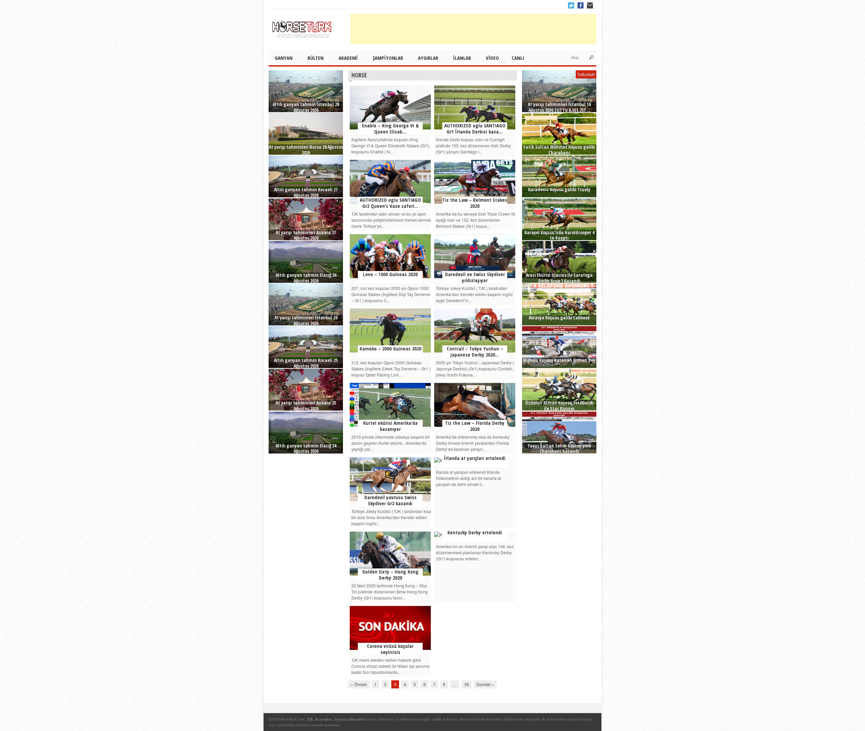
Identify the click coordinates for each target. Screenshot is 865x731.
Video (492, 57)
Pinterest (590, 5)
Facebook (580, 5)
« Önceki (359, 684)
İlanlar (462, 57)
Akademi (348, 57)
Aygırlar (428, 57)
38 (466, 684)
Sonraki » (485, 684)
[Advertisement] (473, 29)
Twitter (571, 5)
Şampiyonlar (388, 57)
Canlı (518, 57)
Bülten (315, 57)
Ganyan (284, 57)
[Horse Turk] (302, 27)
